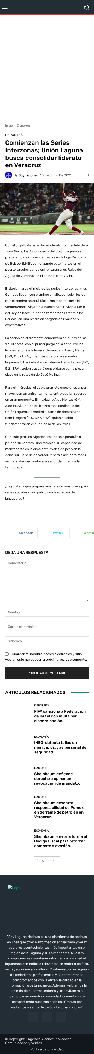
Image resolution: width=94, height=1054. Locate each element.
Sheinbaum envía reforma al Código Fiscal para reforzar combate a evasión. (60, 841)
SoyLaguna (28, 175)
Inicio (9, 125)
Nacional (41, 768)
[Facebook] (33, 1017)
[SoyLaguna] (9, 175)
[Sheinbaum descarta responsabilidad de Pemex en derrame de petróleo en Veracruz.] (17, 807)
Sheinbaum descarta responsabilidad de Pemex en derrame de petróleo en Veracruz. (59, 810)
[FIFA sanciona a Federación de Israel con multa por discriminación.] (17, 713)
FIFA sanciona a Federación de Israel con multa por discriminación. (60, 716)
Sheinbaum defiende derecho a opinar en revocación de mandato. (57, 779)
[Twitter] (61, 1017)
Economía (41, 736)
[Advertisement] (47, 67)
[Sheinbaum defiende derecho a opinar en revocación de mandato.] (17, 776)
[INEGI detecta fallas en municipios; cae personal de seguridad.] (17, 744)
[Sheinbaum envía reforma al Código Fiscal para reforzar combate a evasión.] (17, 838)
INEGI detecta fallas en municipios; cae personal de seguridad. (60, 747)
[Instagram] (47, 1017)
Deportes (24, 125)
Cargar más (45, 860)
